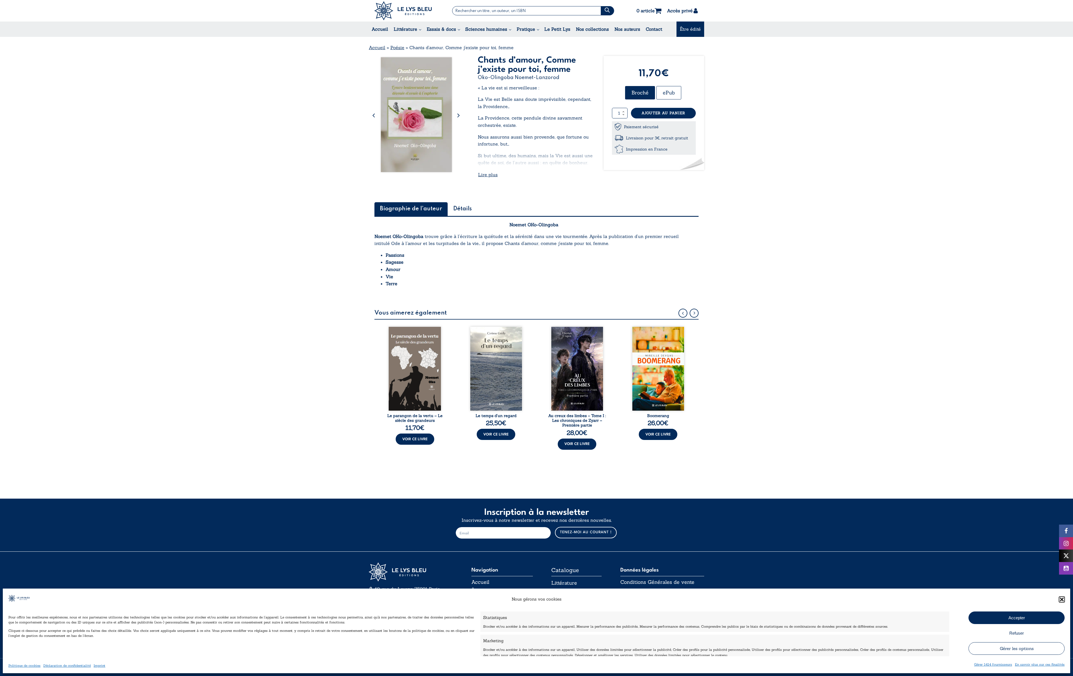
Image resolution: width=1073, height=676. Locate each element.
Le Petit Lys (557, 29)
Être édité (690, 29)
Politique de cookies (24, 665)
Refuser (1016, 633)
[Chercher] (607, 10)
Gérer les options (1017, 648)
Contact (654, 29)
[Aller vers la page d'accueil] (411, 572)
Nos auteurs (627, 29)
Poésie (397, 47)
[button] (1062, 599)
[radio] (640, 92)
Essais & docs (441, 29)
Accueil (380, 29)
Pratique (526, 29)
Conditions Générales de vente (657, 582)
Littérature (405, 29)
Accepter (1016, 617)
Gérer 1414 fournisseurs (993, 664)
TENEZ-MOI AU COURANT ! (586, 532)
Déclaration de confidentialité (67, 665)
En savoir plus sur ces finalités (1040, 664)
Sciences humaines (486, 29)
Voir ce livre (415, 439)
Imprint (99, 665)
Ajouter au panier (663, 113)
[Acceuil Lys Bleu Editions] (403, 11)
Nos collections (592, 29)
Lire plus (488, 174)
